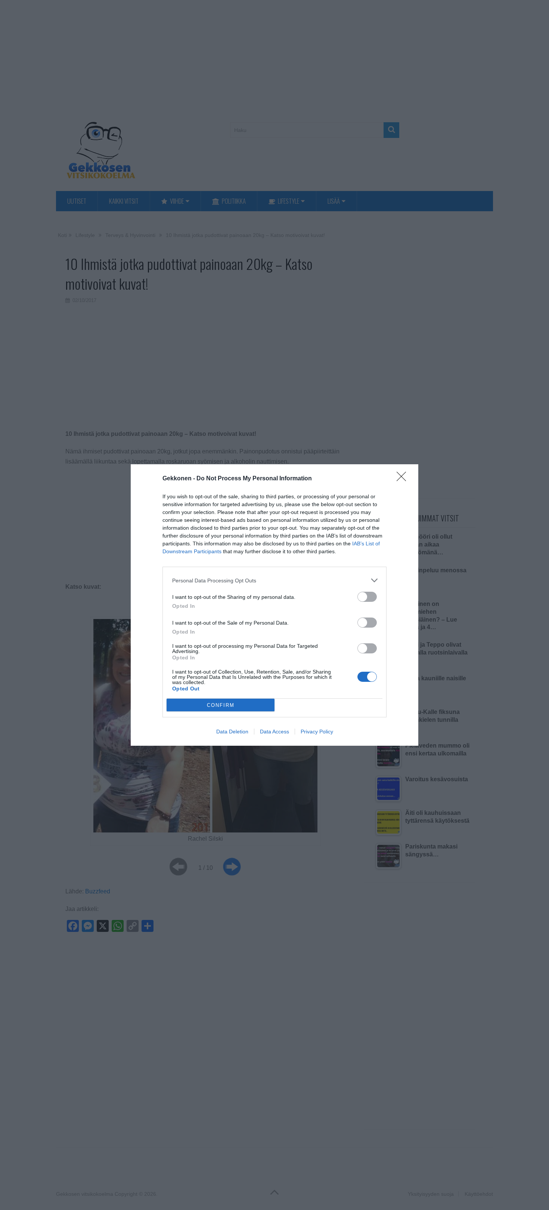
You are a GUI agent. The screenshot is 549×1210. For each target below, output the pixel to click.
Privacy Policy (317, 732)
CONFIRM (221, 705)
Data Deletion (232, 732)
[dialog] (274, 605)
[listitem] (274, 580)
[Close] (404, 479)
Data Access (274, 732)
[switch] (367, 597)
